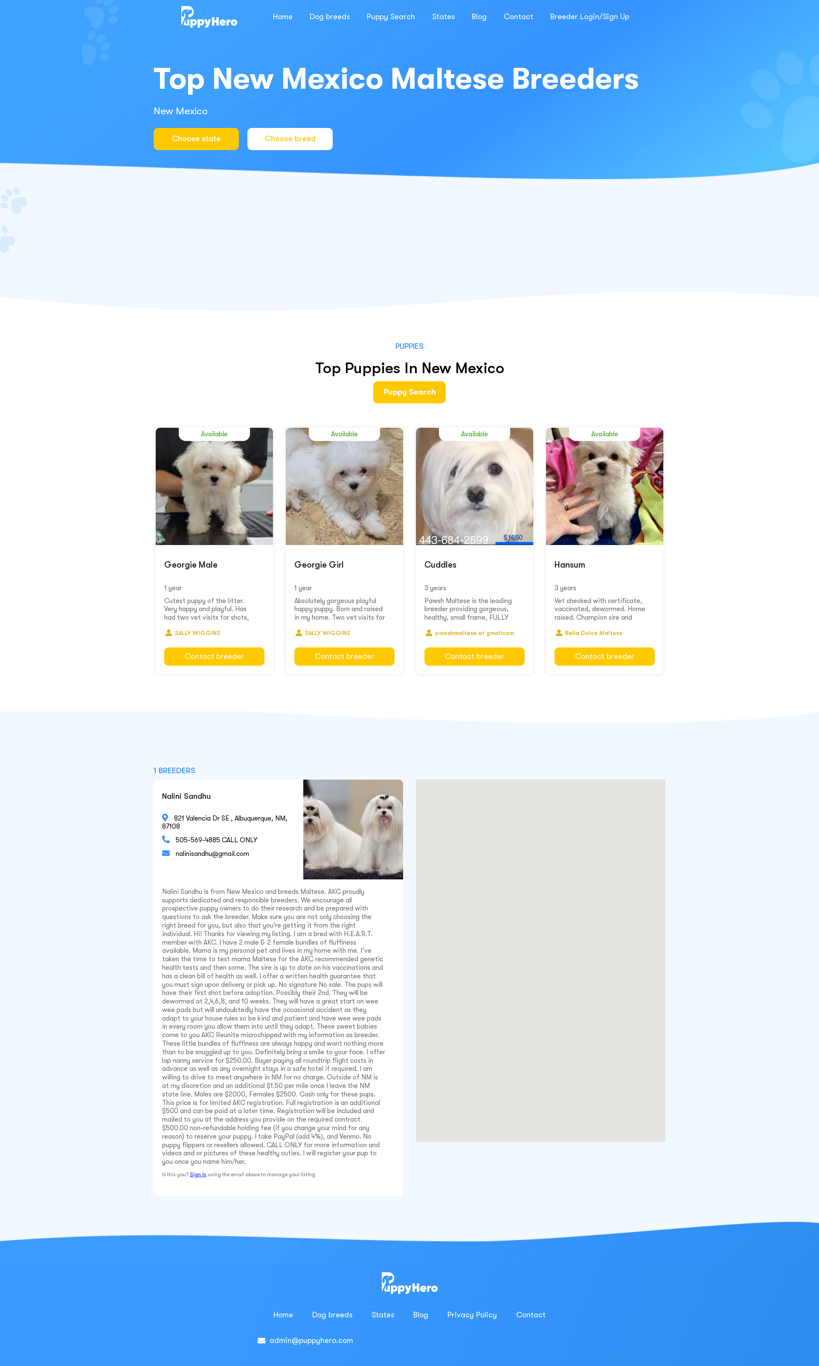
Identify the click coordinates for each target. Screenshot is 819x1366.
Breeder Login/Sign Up (589, 16)
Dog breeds (330, 16)
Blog (479, 16)
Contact (518, 16)
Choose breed (290, 138)
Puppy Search (391, 16)
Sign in (198, 1174)
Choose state (196, 138)
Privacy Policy (472, 1315)
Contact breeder (214, 656)
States (443, 16)
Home (283, 16)
